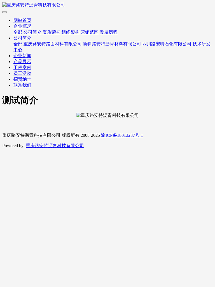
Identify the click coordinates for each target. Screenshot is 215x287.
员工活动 (22, 73)
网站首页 (22, 20)
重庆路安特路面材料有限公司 (53, 43)
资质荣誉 (51, 32)
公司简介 (32, 32)
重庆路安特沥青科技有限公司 (55, 145)
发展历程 (109, 32)
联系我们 (22, 85)
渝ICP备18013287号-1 (121, 135)
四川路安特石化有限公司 (166, 43)
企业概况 (22, 26)
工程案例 (22, 67)
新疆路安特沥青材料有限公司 (112, 43)
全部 (17, 32)
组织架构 (71, 32)
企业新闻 (22, 55)
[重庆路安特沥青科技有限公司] (107, 5)
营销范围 (90, 32)
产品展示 (22, 61)
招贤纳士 (22, 79)
